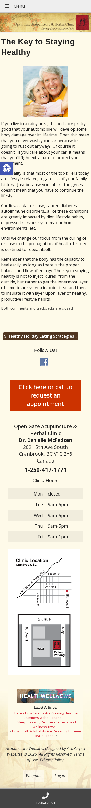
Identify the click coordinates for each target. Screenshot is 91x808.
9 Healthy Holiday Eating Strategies (40, 336)
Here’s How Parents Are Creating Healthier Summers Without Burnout (46, 715)
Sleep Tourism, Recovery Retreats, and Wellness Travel (46, 724)
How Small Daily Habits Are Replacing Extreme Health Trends (46, 733)
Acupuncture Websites (25, 748)
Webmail (33, 775)
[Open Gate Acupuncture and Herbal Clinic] (45, 23)
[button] (6, 168)
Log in (60, 775)
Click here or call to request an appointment (45, 395)
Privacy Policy (51, 760)
